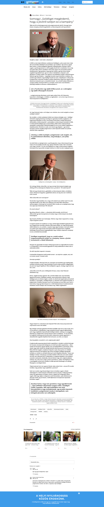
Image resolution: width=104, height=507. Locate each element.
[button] (79, 493)
